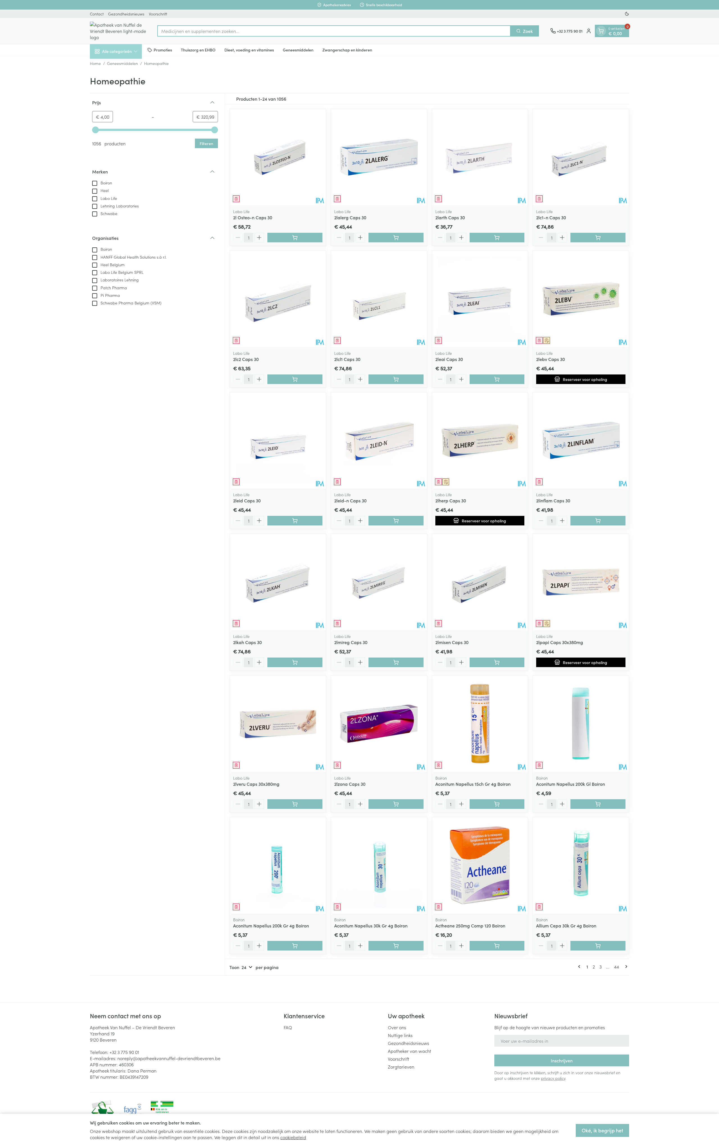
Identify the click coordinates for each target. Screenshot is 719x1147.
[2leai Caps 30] (480, 299)
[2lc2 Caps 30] (278, 299)
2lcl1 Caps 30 (347, 359)
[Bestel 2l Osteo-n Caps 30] (294, 237)
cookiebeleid (293, 1137)
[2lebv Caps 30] (581, 299)
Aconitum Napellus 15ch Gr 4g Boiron (473, 784)
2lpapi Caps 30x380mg (559, 642)
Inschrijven (562, 1060)
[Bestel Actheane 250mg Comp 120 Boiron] (497, 945)
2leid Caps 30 (247, 500)
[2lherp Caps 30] (480, 440)
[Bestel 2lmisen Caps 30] (497, 662)
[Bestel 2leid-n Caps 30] (396, 520)
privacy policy (553, 1078)
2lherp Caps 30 (450, 500)
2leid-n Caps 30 (350, 500)
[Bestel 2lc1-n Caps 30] (597, 237)
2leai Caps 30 (449, 359)
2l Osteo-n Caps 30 (252, 217)
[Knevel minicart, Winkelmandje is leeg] (601, 31)
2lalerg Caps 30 (350, 217)
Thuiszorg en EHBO (198, 50)
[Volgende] (625, 966)
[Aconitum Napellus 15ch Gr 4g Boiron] (480, 724)
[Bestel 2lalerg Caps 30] (396, 237)
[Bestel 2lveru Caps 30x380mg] (294, 804)
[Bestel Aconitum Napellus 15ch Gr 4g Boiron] (497, 804)
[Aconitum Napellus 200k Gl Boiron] (581, 724)
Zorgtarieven (401, 1067)
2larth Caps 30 (450, 217)
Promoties (163, 50)
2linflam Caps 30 (553, 500)
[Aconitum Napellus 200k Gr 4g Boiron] (278, 865)
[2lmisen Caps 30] (480, 582)
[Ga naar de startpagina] (118, 30)
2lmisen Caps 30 (451, 642)
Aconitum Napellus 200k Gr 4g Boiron (271, 925)
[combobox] (334, 31)
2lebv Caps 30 (550, 359)
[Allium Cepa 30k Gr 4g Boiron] (581, 865)
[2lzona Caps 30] (379, 724)
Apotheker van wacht (409, 1051)
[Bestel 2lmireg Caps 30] (396, 662)
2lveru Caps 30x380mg (256, 784)
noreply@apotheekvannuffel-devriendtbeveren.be (168, 1058)
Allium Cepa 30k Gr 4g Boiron (566, 925)
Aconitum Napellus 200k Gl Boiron (570, 784)
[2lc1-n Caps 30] (581, 157)
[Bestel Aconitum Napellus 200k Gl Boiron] (597, 804)
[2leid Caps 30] (278, 440)
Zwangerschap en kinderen (347, 50)
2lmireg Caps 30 (350, 642)
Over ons (397, 1027)
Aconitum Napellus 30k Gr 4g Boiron (371, 925)
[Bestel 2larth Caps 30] (497, 237)
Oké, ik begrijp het (602, 1130)
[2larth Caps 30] (480, 157)
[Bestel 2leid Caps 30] (294, 520)
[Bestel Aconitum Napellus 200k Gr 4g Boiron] (294, 945)
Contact (97, 14)
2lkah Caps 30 (247, 642)
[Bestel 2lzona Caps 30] (396, 804)
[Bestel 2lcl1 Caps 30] (396, 379)
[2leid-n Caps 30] (379, 440)
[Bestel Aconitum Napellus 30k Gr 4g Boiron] (396, 945)
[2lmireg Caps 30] (379, 582)
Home (95, 63)
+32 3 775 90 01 (124, 1052)
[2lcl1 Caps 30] (379, 299)
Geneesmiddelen (298, 50)
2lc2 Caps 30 (246, 359)
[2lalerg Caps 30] (379, 157)
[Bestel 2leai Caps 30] (497, 379)
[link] (580, 966)
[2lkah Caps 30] (278, 582)
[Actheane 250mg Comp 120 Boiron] (480, 865)
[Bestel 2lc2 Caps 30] (294, 379)
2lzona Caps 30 (349, 784)
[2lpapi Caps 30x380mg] (581, 582)
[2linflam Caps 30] (581, 440)
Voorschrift (158, 14)
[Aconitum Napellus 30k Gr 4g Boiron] (379, 865)
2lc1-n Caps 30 (551, 217)
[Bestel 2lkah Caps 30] (294, 662)
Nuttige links (400, 1035)
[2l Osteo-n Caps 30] (278, 157)
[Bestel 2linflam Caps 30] (597, 520)
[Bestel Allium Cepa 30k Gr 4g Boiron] (597, 945)
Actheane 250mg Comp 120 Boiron (470, 925)
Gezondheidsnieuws (126, 14)
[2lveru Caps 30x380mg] (278, 724)
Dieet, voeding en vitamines (249, 50)
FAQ (288, 1027)
